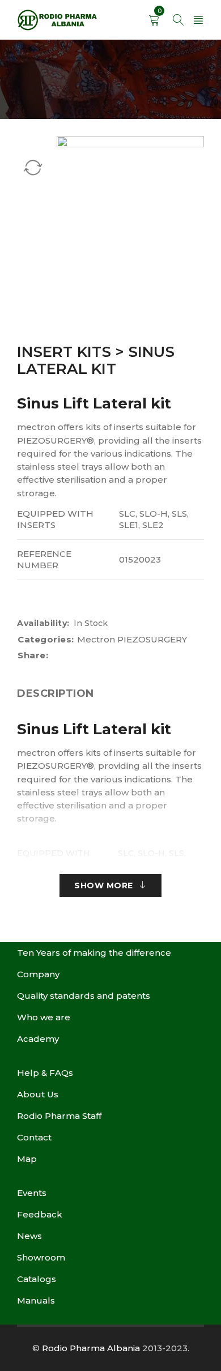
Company (38, 974)
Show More (103, 885)
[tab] (55, 693)
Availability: (43, 623)
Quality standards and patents (83, 995)
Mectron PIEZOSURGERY (132, 639)
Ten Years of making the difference (94, 952)
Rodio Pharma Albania (91, 1348)
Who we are (43, 1017)
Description (55, 693)
